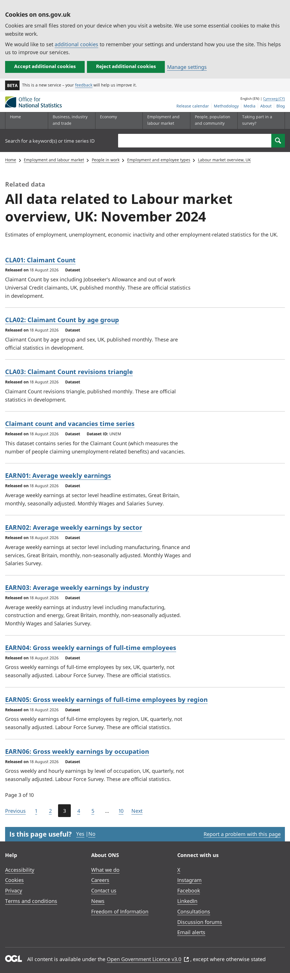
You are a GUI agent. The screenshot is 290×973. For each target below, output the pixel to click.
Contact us (103, 890)
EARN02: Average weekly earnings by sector (73, 527)
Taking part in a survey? (257, 120)
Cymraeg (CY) (274, 98)
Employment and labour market (54, 159)
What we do (105, 869)
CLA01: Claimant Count (40, 260)
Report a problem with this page (242, 834)
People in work (106, 159)
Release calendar (192, 106)
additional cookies (76, 44)
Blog (280, 106)
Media (249, 106)
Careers (100, 880)
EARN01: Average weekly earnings (58, 475)
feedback (83, 85)
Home (15, 116)
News (98, 901)
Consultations (193, 911)
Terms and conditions (31, 901)
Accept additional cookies (45, 66)
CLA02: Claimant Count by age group (62, 319)
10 (121, 810)
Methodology (226, 106)
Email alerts (191, 932)
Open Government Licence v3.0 (144, 959)
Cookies (14, 880)
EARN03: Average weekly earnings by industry (77, 587)
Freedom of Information (119, 911)
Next (136, 810)
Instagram (189, 880)
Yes (80, 833)
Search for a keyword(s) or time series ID (50, 141)
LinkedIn (187, 901)
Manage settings (187, 67)
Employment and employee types (158, 159)
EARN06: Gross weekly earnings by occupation (77, 751)
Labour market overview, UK (224, 159)
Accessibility (19, 869)
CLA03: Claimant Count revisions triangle (69, 371)
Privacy (13, 890)
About (266, 106)
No (91, 833)
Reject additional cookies (126, 66)
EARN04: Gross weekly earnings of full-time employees (90, 647)
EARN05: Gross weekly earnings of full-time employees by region (106, 699)
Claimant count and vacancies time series (70, 423)
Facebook (188, 890)
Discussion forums (199, 922)
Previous (15, 810)
